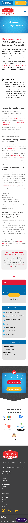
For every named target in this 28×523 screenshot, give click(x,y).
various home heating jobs (14, 118)
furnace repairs (18, 122)
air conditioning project (13, 148)
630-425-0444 (14, 299)
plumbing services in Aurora (11, 185)
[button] (25, 11)
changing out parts (16, 155)
